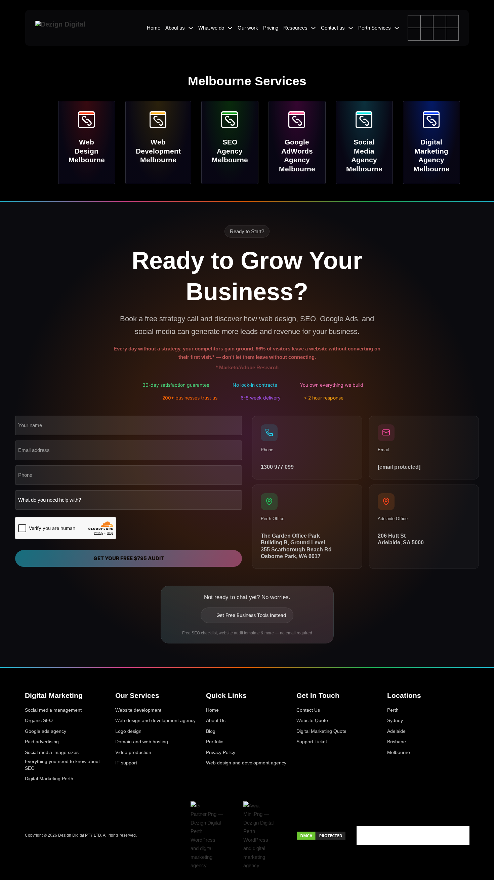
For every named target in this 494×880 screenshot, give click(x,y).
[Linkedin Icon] (452, 21)
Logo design (128, 731)
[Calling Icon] (440, 34)
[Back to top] (480, 864)
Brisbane (396, 741)
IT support (126, 762)
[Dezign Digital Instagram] (392, 835)
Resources (295, 28)
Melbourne (398, 752)
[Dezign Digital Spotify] (420, 835)
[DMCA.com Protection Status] (321, 835)
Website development (138, 710)
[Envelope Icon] (452, 34)
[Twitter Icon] (427, 21)
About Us (215, 720)
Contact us (333, 28)
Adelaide (396, 731)
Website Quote (312, 720)
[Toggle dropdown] (190, 28)
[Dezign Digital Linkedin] (406, 835)
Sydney (395, 720)
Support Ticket (311, 741)
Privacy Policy (220, 752)
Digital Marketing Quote (321, 731)
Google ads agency (45, 731)
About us (175, 28)
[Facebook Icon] (414, 21)
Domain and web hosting (141, 741)
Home (153, 28)
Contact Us (308, 710)
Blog (210, 731)
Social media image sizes (52, 752)
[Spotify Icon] (414, 34)
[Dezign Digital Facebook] (364, 835)
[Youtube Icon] (427, 34)
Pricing (270, 28)
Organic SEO (39, 720)
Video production (133, 752)
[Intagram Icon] (440, 21)
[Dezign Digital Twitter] (378, 835)
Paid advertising (42, 741)
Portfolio (214, 741)
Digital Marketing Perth (49, 778)
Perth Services (374, 28)
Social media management (53, 710)
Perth (393, 710)
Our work (248, 28)
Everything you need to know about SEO (62, 765)
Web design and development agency (155, 720)
